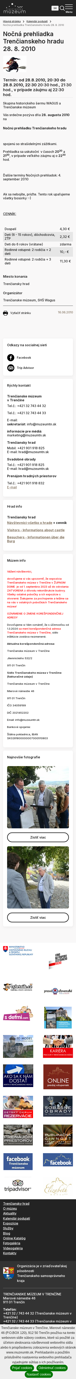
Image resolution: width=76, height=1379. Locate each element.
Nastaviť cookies (39, 1374)
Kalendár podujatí (37, 21)
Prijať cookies (22, 1368)
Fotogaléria (11, 1243)
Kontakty (9, 1253)
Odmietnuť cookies (52, 1368)
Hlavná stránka (12, 21)
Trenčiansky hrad (16, 1203)
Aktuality (9, 1213)
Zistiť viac (38, 837)
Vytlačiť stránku (20, 313)
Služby (8, 1228)
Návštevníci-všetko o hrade (29, 523)
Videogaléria (13, 1248)
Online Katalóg (14, 1238)
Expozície (10, 1223)
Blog (6, 1233)
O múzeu (10, 1208)
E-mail (12, 487)
